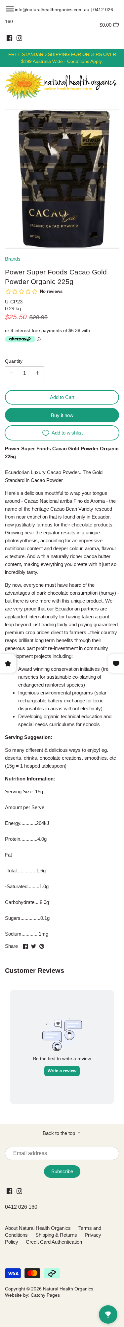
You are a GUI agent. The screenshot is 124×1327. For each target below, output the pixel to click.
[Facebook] (9, 38)
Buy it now (62, 415)
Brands (13, 259)
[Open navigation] (10, 9)
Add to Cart (62, 397)
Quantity (13, 361)
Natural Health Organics (68, 1288)
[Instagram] (19, 38)
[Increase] (37, 373)
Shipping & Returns (56, 1235)
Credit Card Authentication (54, 1242)
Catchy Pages (45, 1295)
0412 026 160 (21, 1207)
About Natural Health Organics (38, 1228)
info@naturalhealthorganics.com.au (52, 9)
